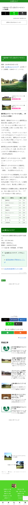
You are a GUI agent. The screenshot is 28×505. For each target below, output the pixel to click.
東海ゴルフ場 (7, 493)
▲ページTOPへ (23, 272)
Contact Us (20, 498)
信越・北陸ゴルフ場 (20, 491)
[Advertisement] (14, 40)
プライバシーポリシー (7, 500)
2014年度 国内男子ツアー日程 (13, 269)
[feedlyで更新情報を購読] (7, 332)
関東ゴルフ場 (7, 491)
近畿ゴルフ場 (21, 493)
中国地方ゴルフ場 (7, 495)
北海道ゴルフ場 (7, 489)
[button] (22, 13)
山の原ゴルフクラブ (11, 67)
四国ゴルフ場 (21, 495)
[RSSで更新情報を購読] (20, 332)
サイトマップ (21, 500)
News (4, 280)
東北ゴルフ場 (21, 489)
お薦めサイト (7, 498)
